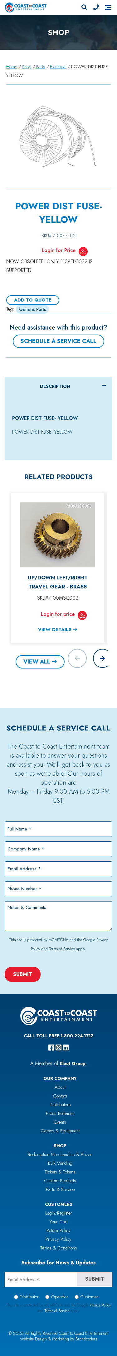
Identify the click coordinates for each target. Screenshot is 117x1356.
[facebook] (51, 1048)
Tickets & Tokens (60, 1171)
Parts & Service (60, 1189)
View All (36, 662)
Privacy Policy (58, 1239)
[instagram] (58, 1048)
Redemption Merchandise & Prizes (60, 1154)
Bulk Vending (60, 1163)
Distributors (60, 1104)
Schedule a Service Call (58, 341)
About (60, 1087)
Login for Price (59, 250)
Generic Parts (32, 309)
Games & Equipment (60, 1130)
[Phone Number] (96, 7)
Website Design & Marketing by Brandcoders (58, 1339)
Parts (40, 66)
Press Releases (60, 1113)
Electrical (58, 66)
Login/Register (58, 1213)
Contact (60, 1095)
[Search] (84, 7)
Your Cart (58, 1221)
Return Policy (58, 1230)
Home (11, 66)
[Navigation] (108, 7)
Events (60, 1122)
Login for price (58, 614)
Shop (26, 66)
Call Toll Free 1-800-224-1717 (58, 1036)
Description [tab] (55, 386)
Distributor (29, 1296)
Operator (59, 1296)
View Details (54, 629)
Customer (89, 1296)
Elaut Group (72, 1063)
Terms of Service (62, 949)
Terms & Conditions (58, 1247)
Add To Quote (32, 300)
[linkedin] (66, 1048)
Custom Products (60, 1180)
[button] (102, 658)
